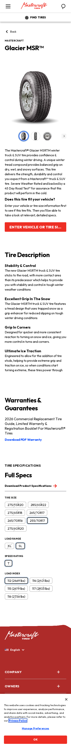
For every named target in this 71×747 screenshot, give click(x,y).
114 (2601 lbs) (41, 581)
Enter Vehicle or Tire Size (36, 227)
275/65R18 (14, 513)
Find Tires (38, 17)
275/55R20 (15, 505)
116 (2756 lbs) (16, 596)
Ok (35, 739)
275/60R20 (15, 528)
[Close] (66, 699)
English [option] (15, 650)
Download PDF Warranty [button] (23, 440)
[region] (35, 720)
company (13, 672)
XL (9, 546)
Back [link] (13, 31)
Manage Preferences (35, 728)
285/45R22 (38, 505)
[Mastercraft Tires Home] (34, 5)
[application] (64, 136)
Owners (12, 686)
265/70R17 (37, 513)
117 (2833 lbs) (41, 589)
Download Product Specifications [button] (28, 486)
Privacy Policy (18, 720)
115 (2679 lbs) (16, 589)
